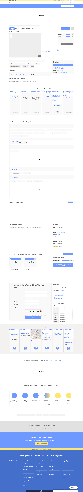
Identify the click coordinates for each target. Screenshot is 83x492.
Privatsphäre (35, 449)
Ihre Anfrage (16, 294)
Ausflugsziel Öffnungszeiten (59, 68)
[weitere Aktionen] (72, 28)
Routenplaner (71, 202)
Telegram (46, 414)
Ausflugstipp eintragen (39, 466)
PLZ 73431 (60, 229)
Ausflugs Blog (40, 5)
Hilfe (61, 0)
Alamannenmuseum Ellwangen (57, 106)
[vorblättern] (38, 45)
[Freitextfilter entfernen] (70, 6)
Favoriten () (59, 490)
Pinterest (53, 414)
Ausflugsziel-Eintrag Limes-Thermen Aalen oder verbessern (47, 402)
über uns (63, 463)
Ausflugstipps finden (26, 463)
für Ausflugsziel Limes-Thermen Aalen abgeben (14, 402)
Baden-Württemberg (61, 232)
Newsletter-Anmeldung (26, 474)
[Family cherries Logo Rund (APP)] (65, 3)
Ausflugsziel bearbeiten (39, 463)
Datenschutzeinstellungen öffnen (44, 449)
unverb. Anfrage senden (65, 28)
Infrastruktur (15, 177)
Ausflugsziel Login (57, 0)
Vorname (15, 301)
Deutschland (57, 234)
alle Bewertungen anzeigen (68, 43)
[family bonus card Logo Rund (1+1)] (72, 3)
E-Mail (21, 414)
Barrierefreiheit (74, 487)
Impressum (63, 469)
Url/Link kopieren (61, 414)
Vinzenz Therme (36, 95)
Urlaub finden (25, 469)
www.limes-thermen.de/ (63, 72)
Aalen (56, 230)
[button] (25, 45)
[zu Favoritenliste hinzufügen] (11, 35)
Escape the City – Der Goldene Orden (58, 334)
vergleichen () (72, 490)
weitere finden (25, 401)
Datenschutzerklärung (30, 315)
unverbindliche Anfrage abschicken (33, 317)
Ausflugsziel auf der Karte (58, 67)
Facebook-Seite (51, 474)
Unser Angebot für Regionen (40, 471)
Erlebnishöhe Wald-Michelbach (15, 97)
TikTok (50, 477)
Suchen (73, 6)
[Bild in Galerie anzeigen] (49, 39)
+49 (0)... (58, 70)
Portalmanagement (65, 477)
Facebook (27, 414)
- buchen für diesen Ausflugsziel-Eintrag (68, 401)
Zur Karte (55, 293)
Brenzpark (68, 97)
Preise (13, 147)
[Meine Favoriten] (59, 6)
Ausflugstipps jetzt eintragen (42, 443)
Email (15, 307)
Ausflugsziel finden (13, 5)
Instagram (50, 471)
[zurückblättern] (12, 45)
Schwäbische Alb (60, 239)
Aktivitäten (14, 169)
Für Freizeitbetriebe (30, 5)
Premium (71, 89)
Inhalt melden (58, 360)
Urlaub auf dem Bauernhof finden (28, 477)
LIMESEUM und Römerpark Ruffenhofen (68, 342)
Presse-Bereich (51, 466)
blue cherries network (52, 463)
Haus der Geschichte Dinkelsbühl (47, 96)
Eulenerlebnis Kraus (26, 95)
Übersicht (14, 125)
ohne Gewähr (49, 360)
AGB (62, 466)
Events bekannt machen (40, 469)
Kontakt (60, 246)
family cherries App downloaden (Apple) (28, 485)
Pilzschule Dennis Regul (36, 340)
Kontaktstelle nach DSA (66, 474)
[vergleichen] (11, 37)
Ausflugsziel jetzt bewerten (63, 265)
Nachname (16, 304)
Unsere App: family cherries (51, 5)
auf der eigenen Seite (58, 401)
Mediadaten (37, 477)
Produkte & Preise (39, 474)
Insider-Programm (52, 469)
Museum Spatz (47, 337)
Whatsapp (40, 414)
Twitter (33, 414)
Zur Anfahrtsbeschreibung (58, 295)
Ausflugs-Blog (25, 472)
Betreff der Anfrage (17, 291)
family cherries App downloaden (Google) (28, 481)
